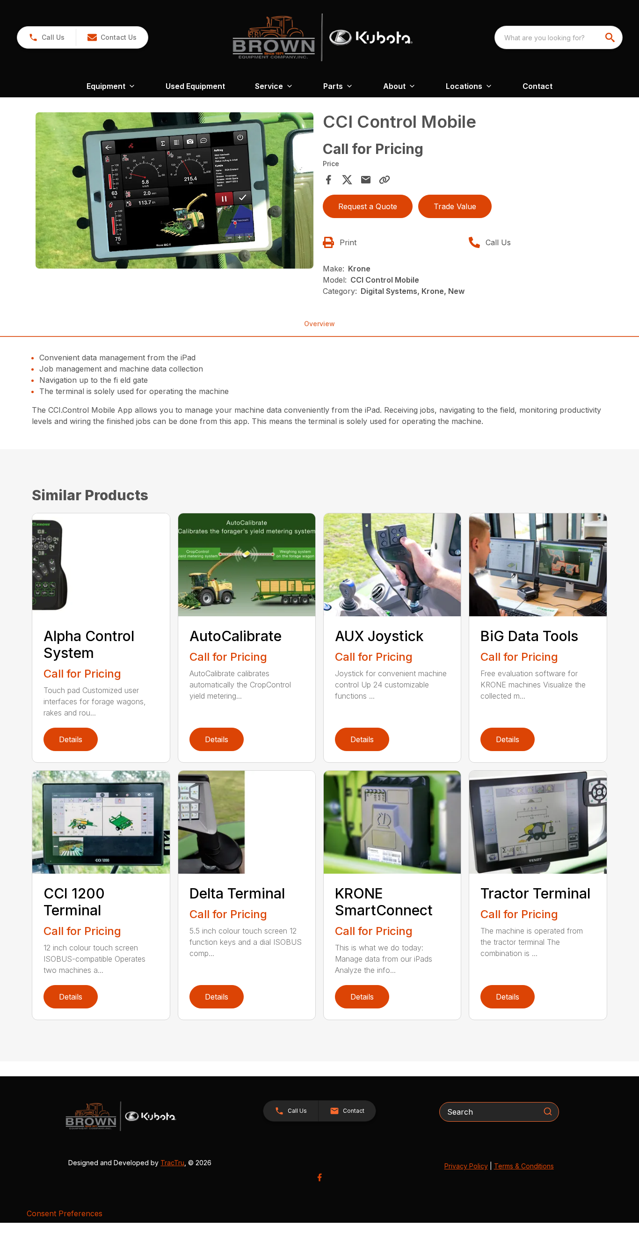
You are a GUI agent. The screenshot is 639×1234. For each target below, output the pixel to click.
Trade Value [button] (455, 206)
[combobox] (558, 37)
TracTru (172, 1163)
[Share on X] (347, 179)
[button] (46, 37)
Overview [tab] (319, 324)
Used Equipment (195, 86)
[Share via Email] (365, 179)
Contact (537, 86)
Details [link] (70, 739)
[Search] (547, 1111)
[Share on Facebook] (328, 179)
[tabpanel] (174, 191)
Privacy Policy (466, 1166)
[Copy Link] (384, 179)
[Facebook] (319, 1177)
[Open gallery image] (174, 190)
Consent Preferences (64, 1213)
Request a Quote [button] (367, 206)
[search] (611, 37)
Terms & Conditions (524, 1166)
